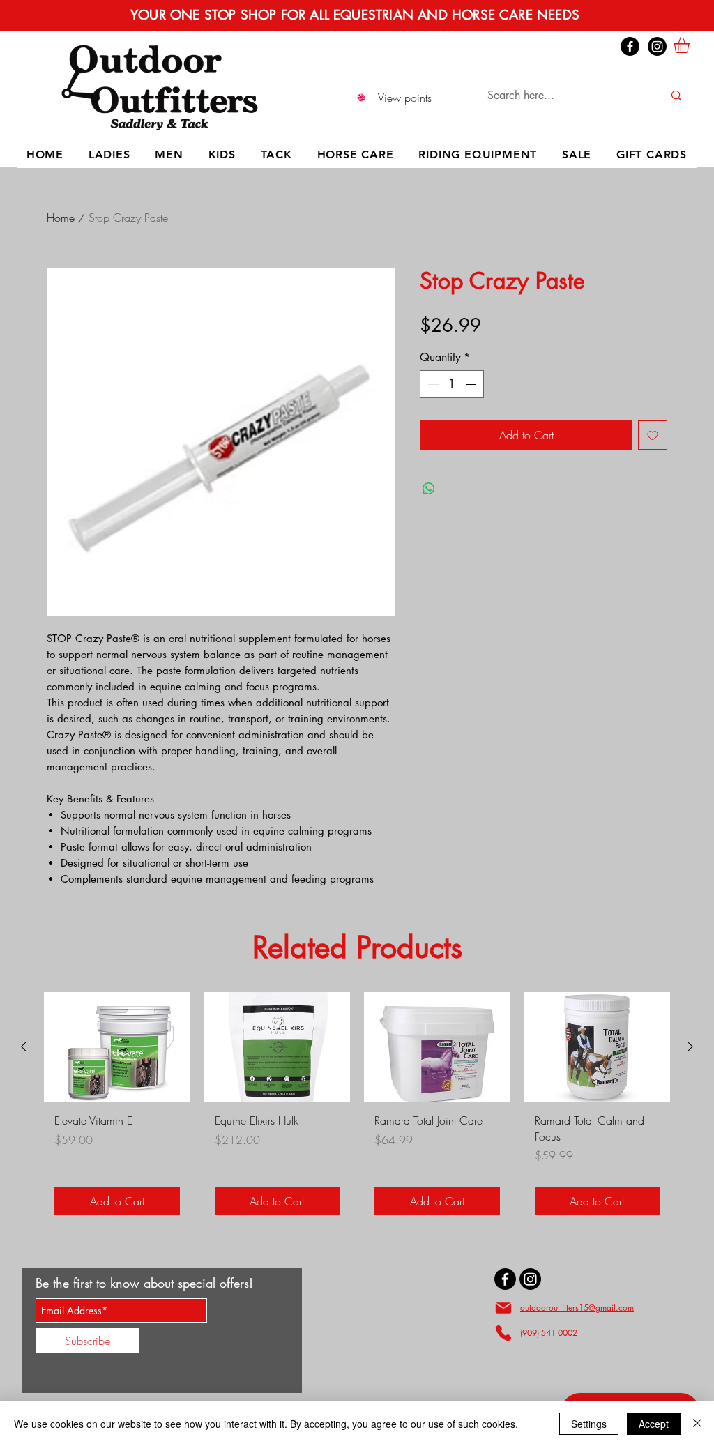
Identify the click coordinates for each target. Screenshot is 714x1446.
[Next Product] (690, 1046)
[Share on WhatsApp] (428, 488)
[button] (691, 45)
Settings (589, 1424)
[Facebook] (630, 46)
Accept (654, 1424)
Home (61, 217)
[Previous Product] (23, 1046)
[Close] (697, 1424)
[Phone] (503, 1333)
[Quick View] (117, 1047)
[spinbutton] (451, 384)
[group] (357, 1108)
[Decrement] (431, 384)
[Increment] (472, 384)
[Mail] (503, 1308)
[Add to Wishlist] (652, 435)
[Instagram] (657, 46)
